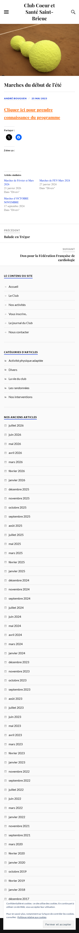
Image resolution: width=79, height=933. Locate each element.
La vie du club (17, 378)
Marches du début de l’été (33, 84)
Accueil (13, 286)
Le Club (14, 295)
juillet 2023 (16, 707)
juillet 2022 (16, 789)
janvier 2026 (17, 480)
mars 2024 (16, 644)
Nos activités (17, 304)
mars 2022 (16, 807)
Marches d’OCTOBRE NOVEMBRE (16, 200)
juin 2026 (15, 434)
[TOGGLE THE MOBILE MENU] (6, 12)
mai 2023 (15, 725)
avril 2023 (15, 735)
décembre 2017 (19, 898)
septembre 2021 (19, 835)
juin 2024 (15, 616)
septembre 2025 (19, 516)
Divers (13, 369)
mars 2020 (16, 844)
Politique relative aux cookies (31, 917)
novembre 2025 (19, 498)
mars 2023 (16, 744)
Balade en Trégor (17, 237)
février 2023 (17, 753)
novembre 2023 (19, 671)
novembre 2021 (19, 826)
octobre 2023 (17, 680)
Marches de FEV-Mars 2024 (55, 180)
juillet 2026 (16, 425)
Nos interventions (20, 397)
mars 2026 (16, 462)
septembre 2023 (19, 689)
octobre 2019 (17, 871)
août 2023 (15, 698)
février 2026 (17, 471)
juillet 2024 (16, 607)
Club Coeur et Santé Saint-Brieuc (39, 11)
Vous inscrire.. (18, 314)
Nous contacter (19, 332)
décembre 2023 (19, 662)
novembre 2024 (19, 589)
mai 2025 (15, 543)
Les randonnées (19, 388)
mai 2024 (15, 625)
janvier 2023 (17, 762)
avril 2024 (15, 634)
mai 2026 (15, 443)
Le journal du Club (21, 323)
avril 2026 (15, 452)
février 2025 (17, 562)
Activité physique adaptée (26, 360)
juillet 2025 (16, 534)
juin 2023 (15, 716)
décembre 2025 (19, 489)
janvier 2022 (17, 817)
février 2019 (17, 880)
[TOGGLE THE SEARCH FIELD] (72, 12)
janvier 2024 (17, 653)
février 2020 (17, 853)
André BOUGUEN (15, 98)
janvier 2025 (17, 571)
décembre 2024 (19, 580)
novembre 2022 (19, 771)
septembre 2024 (19, 598)
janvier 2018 (17, 889)
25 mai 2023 (39, 98)
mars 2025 (16, 553)
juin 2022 (15, 798)
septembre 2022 (19, 780)
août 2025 (15, 525)
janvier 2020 (17, 862)
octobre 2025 (17, 507)
